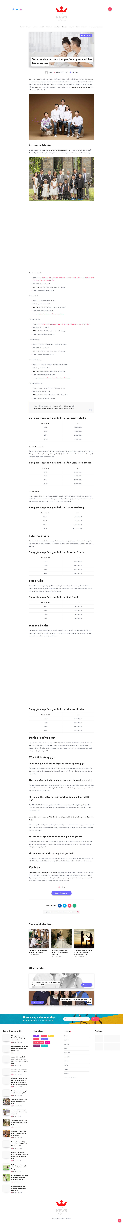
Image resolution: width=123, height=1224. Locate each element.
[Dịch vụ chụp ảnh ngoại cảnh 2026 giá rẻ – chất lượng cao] (6, 1167)
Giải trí (71, 27)
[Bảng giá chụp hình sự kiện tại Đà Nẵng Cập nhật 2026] (6, 1038)
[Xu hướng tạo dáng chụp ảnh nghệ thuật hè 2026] (6, 1071)
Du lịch (42, 27)
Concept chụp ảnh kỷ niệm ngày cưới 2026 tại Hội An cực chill (19, 1144)
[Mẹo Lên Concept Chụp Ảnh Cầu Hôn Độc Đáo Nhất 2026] (6, 1188)
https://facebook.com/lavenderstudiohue (51, 314)
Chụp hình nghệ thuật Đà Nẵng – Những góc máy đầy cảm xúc (19, 1048)
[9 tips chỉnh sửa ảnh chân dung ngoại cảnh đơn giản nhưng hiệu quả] (6, 1177)
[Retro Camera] (108, 1038)
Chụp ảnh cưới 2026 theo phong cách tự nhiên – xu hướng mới (59, 952)
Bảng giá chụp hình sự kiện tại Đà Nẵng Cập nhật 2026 (18, 1038)
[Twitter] (17, 9)
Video (77, 27)
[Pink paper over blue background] (99, 1038)
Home (22, 27)
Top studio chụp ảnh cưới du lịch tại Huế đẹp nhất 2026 (19, 1122)
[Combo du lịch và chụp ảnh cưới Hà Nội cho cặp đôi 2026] (6, 1112)
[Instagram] (20, 9)
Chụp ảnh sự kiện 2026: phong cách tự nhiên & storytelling (18, 1133)
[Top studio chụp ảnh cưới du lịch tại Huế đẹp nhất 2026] (6, 1122)
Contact (84, 27)
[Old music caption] (116, 1038)
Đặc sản (64, 27)
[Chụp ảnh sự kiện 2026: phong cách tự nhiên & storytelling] (6, 1133)
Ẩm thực (57, 27)
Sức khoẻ (49, 27)
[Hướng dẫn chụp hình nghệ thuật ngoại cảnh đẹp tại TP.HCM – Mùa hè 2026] (6, 1059)
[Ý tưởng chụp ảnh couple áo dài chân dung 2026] (6, 1093)
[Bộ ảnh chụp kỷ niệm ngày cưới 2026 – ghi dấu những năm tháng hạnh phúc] (6, 1154)
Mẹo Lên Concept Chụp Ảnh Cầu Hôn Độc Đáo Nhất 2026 (18, 1188)
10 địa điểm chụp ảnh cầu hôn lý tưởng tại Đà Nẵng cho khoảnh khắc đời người (83, 952)
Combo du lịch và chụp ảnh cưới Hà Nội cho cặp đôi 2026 (19, 1112)
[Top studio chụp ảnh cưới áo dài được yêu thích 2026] (6, 1101)
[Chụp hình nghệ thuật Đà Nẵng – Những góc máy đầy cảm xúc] (6, 1048)
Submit (95, 1019)
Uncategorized (38, 1042)
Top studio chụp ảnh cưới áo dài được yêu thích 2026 (19, 1101)
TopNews (63, 1219)
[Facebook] (13, 9)
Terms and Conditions (96, 27)
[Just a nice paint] (108, 1046)
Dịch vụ (35, 27)
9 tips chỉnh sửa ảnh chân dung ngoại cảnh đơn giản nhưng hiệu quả (19, 1177)
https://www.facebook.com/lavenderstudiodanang (54, 378)
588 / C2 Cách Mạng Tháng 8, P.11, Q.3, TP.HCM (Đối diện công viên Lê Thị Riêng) (63, 324)
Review (28, 27)
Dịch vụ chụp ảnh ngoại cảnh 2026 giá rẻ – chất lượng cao (19, 1167)
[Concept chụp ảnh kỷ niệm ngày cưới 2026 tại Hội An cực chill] (6, 1144)
